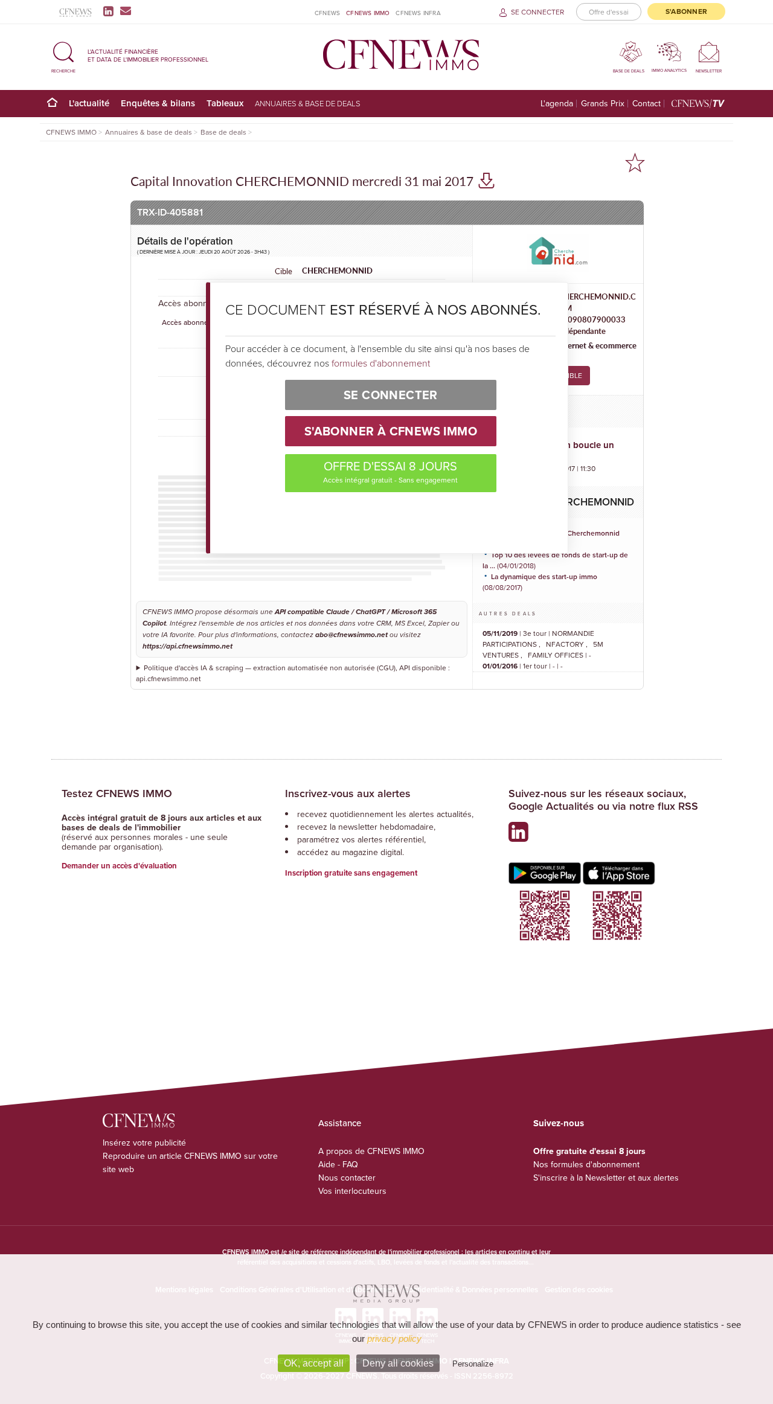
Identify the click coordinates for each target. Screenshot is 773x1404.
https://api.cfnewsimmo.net (188, 646)
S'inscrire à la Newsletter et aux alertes (606, 1178)
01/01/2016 (500, 666)
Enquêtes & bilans (158, 103)
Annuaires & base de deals (308, 103)
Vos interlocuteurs (352, 1191)
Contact (646, 103)
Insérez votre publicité (144, 1142)
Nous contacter (347, 1178)
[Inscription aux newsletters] (125, 11)
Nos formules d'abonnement (586, 1164)
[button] (63, 55)
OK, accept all (314, 1363)
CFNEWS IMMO (368, 12)
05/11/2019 (500, 633)
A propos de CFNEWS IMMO (371, 1151)
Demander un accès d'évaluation (119, 865)
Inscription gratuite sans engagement (351, 873)
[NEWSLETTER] (709, 52)
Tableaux (225, 103)
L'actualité (89, 103)
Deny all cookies (398, 1363)
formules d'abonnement (381, 363)
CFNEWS (327, 12)
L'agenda (556, 103)
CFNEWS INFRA (418, 12)
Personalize (472, 1363)
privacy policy (394, 1338)
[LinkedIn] (110, 11)
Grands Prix (602, 103)
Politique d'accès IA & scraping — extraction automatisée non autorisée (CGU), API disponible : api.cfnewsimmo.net (293, 673)
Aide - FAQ (338, 1164)
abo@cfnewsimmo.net (351, 634)
